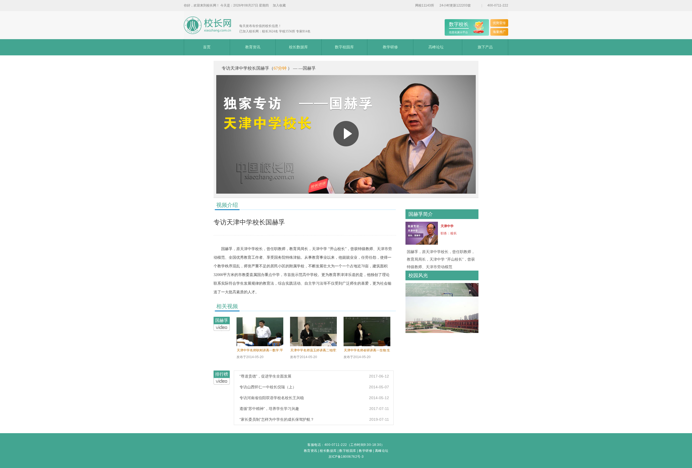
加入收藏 (279, 5)
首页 (207, 47)
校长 (453, 233)
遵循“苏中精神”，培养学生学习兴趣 (269, 408)
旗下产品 (485, 47)
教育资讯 (252, 47)
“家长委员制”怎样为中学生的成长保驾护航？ (276, 419)
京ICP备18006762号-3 (346, 457)
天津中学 (447, 226)
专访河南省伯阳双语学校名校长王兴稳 (271, 398)
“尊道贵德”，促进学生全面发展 (265, 376)
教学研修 (390, 47)
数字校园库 (344, 47)
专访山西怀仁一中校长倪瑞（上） (267, 387)
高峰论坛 (436, 47)
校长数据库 (298, 47)
